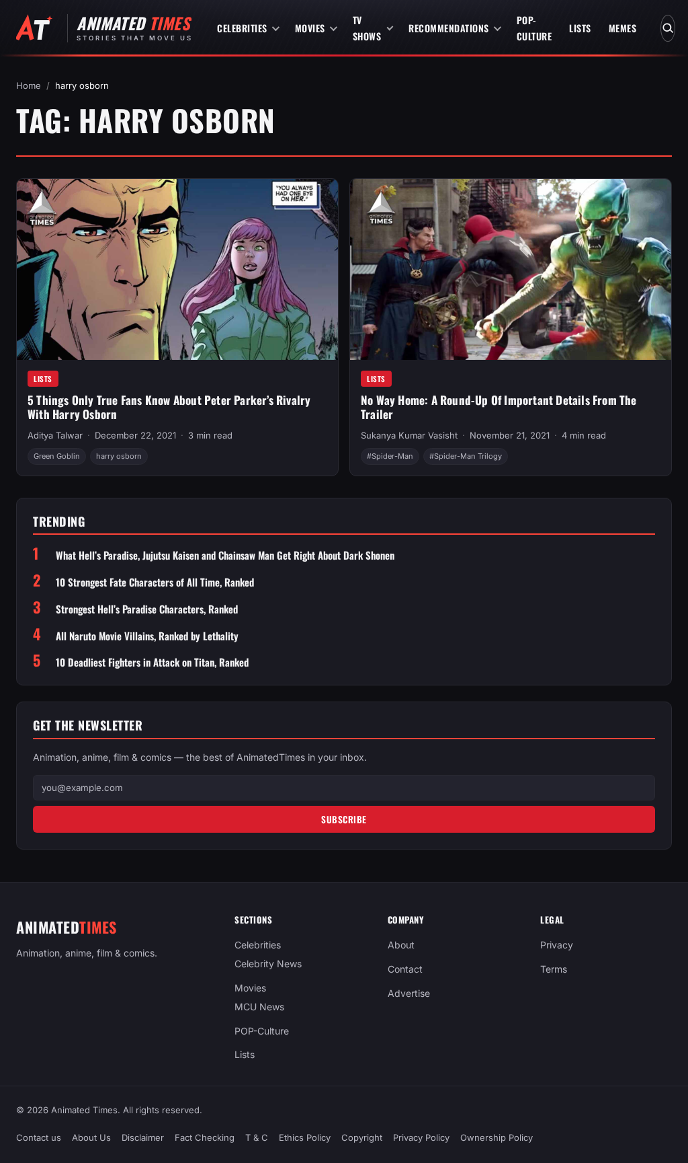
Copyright (361, 1137)
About (401, 944)
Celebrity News (268, 963)
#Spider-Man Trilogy (465, 456)
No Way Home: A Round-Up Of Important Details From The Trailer (499, 406)
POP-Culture (534, 28)
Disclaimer (143, 1137)
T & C (256, 1137)
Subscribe (344, 819)
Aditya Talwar (55, 435)
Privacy (556, 944)
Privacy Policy (421, 1137)
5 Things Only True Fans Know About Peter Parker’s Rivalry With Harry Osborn (169, 406)
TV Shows (367, 28)
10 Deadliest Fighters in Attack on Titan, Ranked (152, 662)
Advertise (409, 993)
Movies (310, 28)
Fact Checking (204, 1137)
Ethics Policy (305, 1137)
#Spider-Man (390, 456)
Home (28, 85)
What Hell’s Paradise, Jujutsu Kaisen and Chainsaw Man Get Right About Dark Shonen (225, 555)
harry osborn (119, 456)
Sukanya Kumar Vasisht (409, 435)
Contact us (38, 1137)
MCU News (259, 1006)
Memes (623, 28)
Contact (405, 969)
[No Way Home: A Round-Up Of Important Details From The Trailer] (510, 269)
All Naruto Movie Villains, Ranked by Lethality (147, 636)
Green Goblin (57, 456)
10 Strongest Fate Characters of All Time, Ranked (155, 582)
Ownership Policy (496, 1137)
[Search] (667, 28)
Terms (553, 969)
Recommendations (448, 28)
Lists (580, 28)
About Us (91, 1137)
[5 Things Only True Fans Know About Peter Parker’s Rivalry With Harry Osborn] (177, 269)
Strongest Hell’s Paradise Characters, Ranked (147, 609)
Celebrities (242, 28)
